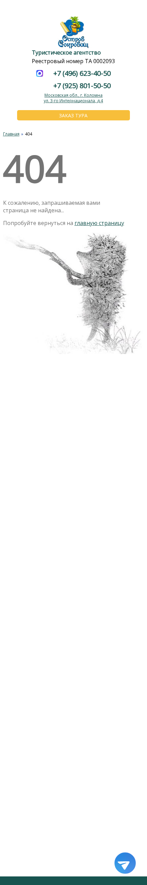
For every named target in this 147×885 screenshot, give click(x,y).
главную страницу (99, 223)
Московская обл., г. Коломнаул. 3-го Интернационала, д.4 (73, 98)
